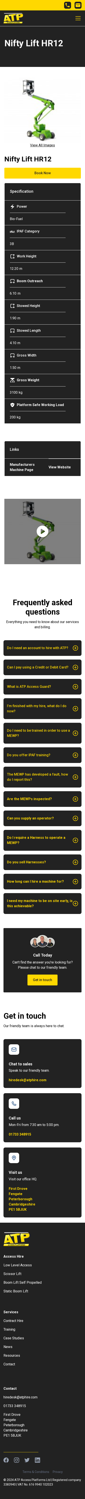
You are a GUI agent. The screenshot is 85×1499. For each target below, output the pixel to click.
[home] (13, 18)
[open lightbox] (42, 531)
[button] (77, 18)
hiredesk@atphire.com (27, 1080)
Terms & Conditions (35, 1472)
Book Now (42, 173)
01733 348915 (20, 1134)
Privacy (58, 1472)
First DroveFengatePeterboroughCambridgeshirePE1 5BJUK (22, 1199)
